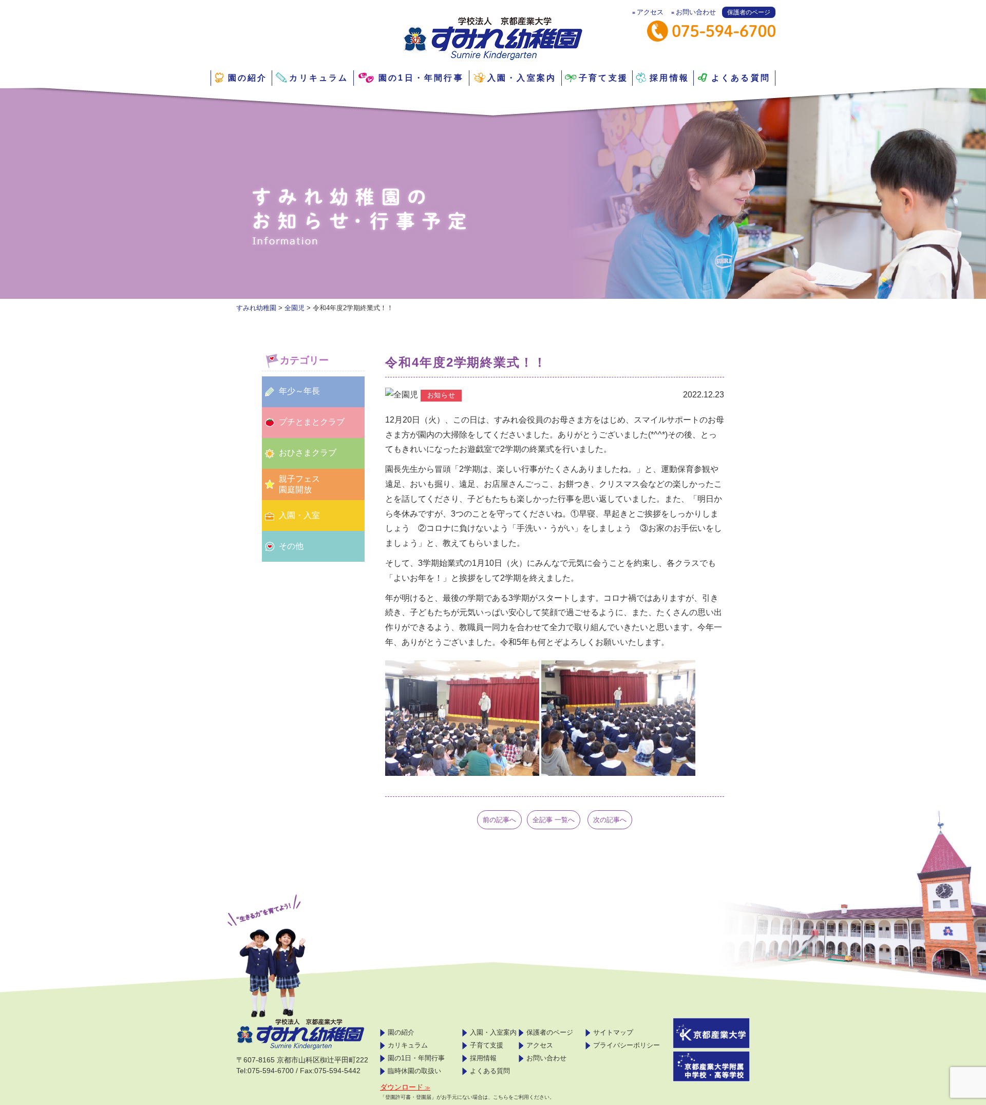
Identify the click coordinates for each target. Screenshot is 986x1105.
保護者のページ (748, 12)
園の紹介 (248, 77)
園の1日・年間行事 (421, 77)
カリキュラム (318, 77)
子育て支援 (603, 77)
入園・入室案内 (521, 77)
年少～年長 (299, 391)
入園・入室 (299, 515)
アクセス (650, 12)
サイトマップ (613, 1032)
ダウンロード (401, 1087)
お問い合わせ (696, 12)
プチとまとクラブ (312, 421)
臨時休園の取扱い (414, 1071)
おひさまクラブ (307, 452)
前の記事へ (499, 820)
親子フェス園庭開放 (299, 484)
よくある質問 (740, 77)
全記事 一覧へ (554, 820)
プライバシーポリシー (626, 1045)
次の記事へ (610, 820)
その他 (291, 546)
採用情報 (669, 77)
